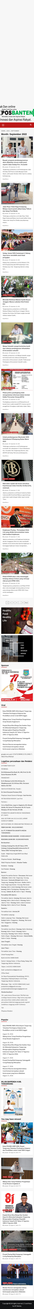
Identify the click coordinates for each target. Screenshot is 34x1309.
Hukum (5, 525)
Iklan (10, 1210)
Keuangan (11, 478)
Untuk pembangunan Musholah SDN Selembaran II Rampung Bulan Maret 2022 (16, 439)
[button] (3, 124)
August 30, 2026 (14, 1152)
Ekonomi (5, 478)
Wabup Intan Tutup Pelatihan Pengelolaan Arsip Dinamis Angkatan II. (17, 720)
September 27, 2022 (15, 490)
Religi (11, 248)
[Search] (31, 124)
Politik (9, 341)
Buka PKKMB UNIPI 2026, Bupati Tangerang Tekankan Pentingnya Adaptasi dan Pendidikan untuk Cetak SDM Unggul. (17, 713)
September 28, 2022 (15, 353)
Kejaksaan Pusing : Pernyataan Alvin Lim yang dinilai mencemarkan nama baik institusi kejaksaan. (16, 532)
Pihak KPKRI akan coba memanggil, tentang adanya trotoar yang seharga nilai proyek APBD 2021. (16, 579)
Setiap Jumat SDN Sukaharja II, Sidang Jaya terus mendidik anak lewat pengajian (16, 255)
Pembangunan (12, 155)
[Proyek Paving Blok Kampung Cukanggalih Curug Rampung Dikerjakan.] (17, 1241)
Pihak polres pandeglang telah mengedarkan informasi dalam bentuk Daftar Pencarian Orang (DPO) (16, 395)
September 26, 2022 (15, 583)
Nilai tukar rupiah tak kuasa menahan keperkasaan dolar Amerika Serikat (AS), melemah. (17, 486)
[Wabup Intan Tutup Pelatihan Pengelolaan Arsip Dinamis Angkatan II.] (17, 1168)
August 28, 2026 (14, 1186)
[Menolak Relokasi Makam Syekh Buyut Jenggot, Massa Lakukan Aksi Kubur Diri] (17, 286)
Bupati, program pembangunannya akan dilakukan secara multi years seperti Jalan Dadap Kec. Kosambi (15, 162)
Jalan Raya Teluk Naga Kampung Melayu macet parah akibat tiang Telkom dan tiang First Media (17, 209)
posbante (6, 167)
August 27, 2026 (14, 1225)
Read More (5, 179)
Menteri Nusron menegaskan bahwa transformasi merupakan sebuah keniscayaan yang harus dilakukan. (14, 746)
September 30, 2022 (15, 167)
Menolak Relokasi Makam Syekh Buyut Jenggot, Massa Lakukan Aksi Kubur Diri (16, 302)
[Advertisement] (17, 17)
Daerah (5, 155)
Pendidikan (6, 248)
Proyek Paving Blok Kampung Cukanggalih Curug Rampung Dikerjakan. (16, 739)
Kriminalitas (11, 202)
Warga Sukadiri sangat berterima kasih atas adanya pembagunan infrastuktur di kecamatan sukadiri (16, 348)
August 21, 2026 (14, 1294)
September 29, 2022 (15, 306)
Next (26, 602)
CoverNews (28, 1303)
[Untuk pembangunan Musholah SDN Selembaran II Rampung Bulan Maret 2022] (17, 424)
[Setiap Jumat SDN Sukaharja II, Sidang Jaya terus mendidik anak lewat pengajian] (17, 240)
